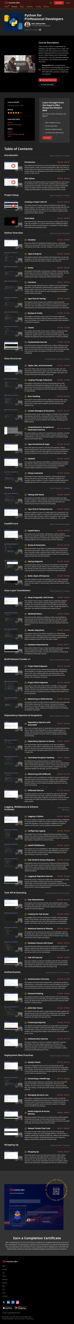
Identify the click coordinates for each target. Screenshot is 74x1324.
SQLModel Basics (35, 614)
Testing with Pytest (36, 494)
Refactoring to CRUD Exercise (40, 699)
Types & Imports (35, 254)
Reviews (4, 1283)
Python (10, 122)
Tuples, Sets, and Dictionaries (40, 365)
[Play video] (19, 64)
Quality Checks (34, 1062)
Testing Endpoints (35, 561)
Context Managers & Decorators (41, 411)
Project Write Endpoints (38, 682)
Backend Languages (14, 125)
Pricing (38, 7)
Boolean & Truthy (35, 313)
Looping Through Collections (40, 380)
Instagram (17, 1302)
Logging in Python (35, 816)
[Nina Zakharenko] (27, 25)
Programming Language (16, 134)
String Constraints (35, 473)
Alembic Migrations (36, 630)
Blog (21, 7)
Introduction (30, 162)
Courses (14, 7)
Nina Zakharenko (38, 24)
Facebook (13, 1302)
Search (51, 3)
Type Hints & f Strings (37, 298)
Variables (32, 240)
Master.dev (12, 2)
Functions (32, 282)
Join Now (59, 3)
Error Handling (34, 396)
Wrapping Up (33, 1152)
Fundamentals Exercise (37, 342)
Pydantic (31, 458)
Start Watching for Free (49, 80)
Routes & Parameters (36, 545)
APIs (9, 136)
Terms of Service (19, 1319)
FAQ (3, 1289)
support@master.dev (13, 1313)
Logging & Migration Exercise (40, 876)
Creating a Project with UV (36, 202)
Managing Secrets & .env (38, 1095)
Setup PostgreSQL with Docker (41, 597)
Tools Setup (29, 218)
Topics (4, 1276)
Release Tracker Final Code (39, 1128)
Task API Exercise (35, 957)
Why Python (30, 178)
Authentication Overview (38, 979)
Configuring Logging (36, 831)
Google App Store (20, 1308)
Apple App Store (7, 1308)
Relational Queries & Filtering (40, 928)
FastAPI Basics (34, 530)
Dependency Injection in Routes (41, 741)
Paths (6, 7)
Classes (31, 327)
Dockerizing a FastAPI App (39, 1078)
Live (3, 1273)
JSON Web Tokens (35, 1008)
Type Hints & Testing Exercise (40, 509)
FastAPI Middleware (36, 845)
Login (68, 3)
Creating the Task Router (38, 914)
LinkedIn (8, 1302)
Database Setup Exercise (38, 644)
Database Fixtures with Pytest (40, 943)
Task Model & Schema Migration (41, 860)
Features (30, 7)
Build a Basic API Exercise (38, 576)
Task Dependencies (36, 899)
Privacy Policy (30, 1319)
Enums (30, 268)
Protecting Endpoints (37, 1022)
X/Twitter (3, 1302)
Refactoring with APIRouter (39, 774)
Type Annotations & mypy (39, 444)
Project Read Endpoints (37, 666)
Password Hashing (35, 993)
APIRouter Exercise (36, 790)
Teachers (5, 1279)
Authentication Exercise (38, 1039)
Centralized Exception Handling (41, 757)
